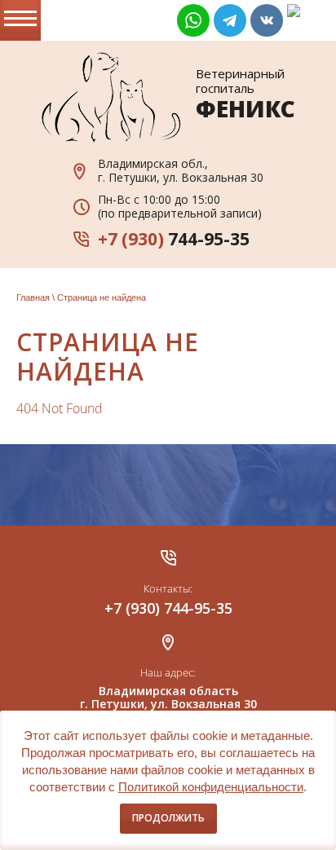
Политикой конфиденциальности (210, 787)
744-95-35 (174, 238)
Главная (33, 297)
